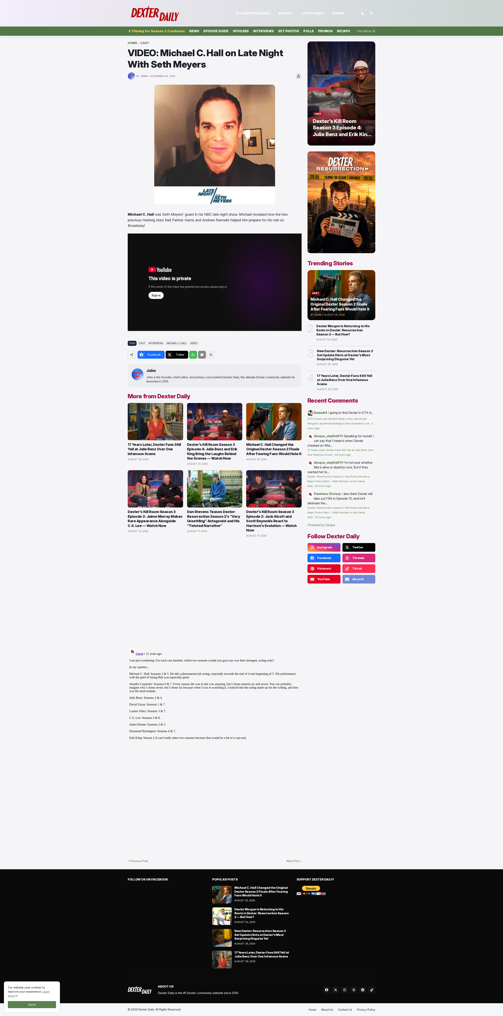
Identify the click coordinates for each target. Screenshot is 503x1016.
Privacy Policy (366, 1009)
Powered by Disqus (321, 525)
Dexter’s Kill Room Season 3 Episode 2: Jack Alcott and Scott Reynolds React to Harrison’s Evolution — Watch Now (271, 521)
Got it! (32, 1004)
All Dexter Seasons (252, 13)
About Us (327, 1009)
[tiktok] (371, 989)
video (193, 343)
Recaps (343, 31)
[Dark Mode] (363, 13)
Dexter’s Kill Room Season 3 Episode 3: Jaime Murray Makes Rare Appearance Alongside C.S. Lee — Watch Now (155, 519)
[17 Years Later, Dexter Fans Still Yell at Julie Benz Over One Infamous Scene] (155, 421)
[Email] (202, 355)
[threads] (353, 989)
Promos (325, 31)
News (194, 31)
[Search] (371, 13)
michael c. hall (177, 343)
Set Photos (288, 31)
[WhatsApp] (193, 355)
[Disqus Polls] (215, 593)
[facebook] (326, 989)
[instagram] (344, 989)
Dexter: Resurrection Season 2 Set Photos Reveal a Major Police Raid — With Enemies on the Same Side (338, 481)
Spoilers (241, 31)
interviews (156, 343)
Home (132, 43)
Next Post (293, 861)
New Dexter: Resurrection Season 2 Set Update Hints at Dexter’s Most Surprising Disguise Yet (345, 355)
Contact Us (345, 1009)
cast (144, 43)
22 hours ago (323, 517)
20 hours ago (343, 454)
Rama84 (320, 413)
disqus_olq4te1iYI (328, 436)
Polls (308, 31)
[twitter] (335, 989)
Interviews (263, 31)
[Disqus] (215, 696)
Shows (338, 13)
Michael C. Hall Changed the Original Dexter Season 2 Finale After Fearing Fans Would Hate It (273, 449)
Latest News (312, 13)
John (151, 370)
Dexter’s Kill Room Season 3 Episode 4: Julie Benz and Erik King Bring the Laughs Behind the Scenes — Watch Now (212, 451)
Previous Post (139, 861)
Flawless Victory (327, 494)
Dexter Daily (146, 1009)
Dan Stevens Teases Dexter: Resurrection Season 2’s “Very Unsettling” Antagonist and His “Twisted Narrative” (213, 519)
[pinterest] (362, 989)
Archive (285, 13)
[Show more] (211, 355)
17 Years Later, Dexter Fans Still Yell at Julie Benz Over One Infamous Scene (154, 449)
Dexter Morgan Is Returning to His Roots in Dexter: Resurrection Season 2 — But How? (343, 330)
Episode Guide (216, 31)
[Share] (298, 76)
